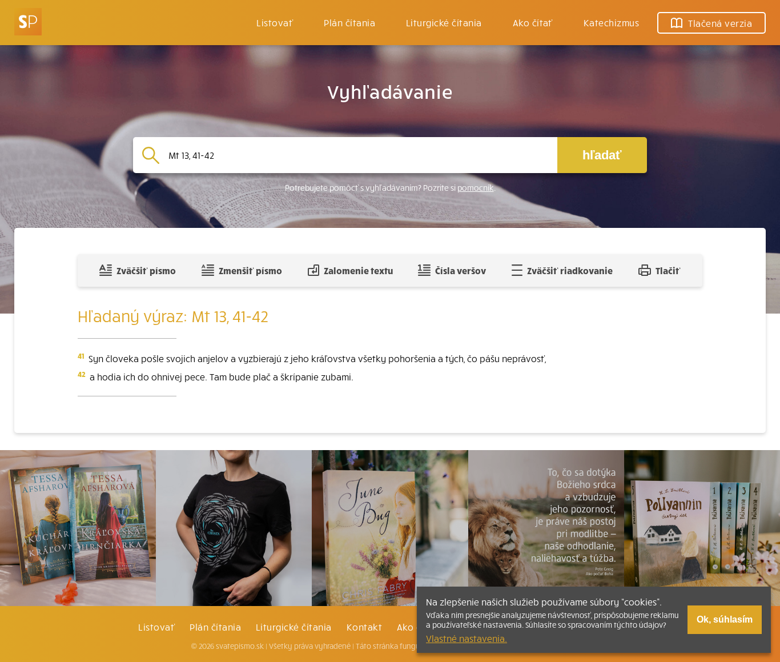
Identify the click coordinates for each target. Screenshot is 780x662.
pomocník (475, 187)
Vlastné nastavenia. (466, 638)
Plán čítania (215, 626)
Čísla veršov (460, 270)
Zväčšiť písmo (146, 270)
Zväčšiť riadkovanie (570, 270)
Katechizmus (611, 22)
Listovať (274, 22)
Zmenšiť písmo (250, 270)
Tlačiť (668, 270)
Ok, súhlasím (725, 619)
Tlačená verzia (720, 23)
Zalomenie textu (358, 270)
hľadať (602, 155)
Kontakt (364, 626)
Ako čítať (533, 22)
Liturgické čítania (444, 22)
